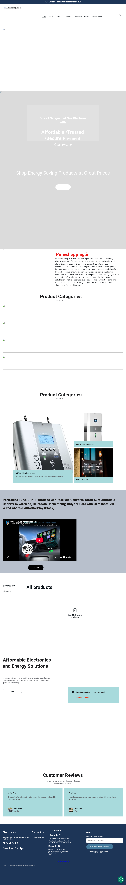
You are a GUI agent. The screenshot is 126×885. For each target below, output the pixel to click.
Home (44, 16)
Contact (68, 16)
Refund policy (97, 16)
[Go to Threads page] (7, 843)
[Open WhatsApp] (121, 879)
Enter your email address (94, 837)
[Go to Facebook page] (4, 843)
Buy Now (35, 568)
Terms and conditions (81, 16)
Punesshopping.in (62, 258)
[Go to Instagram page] (16, 843)
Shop (51, 16)
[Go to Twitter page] (13, 843)
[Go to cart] (120, 16)
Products (59, 16)
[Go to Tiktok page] (10, 843)
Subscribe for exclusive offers (99, 846)
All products (7, 591)
